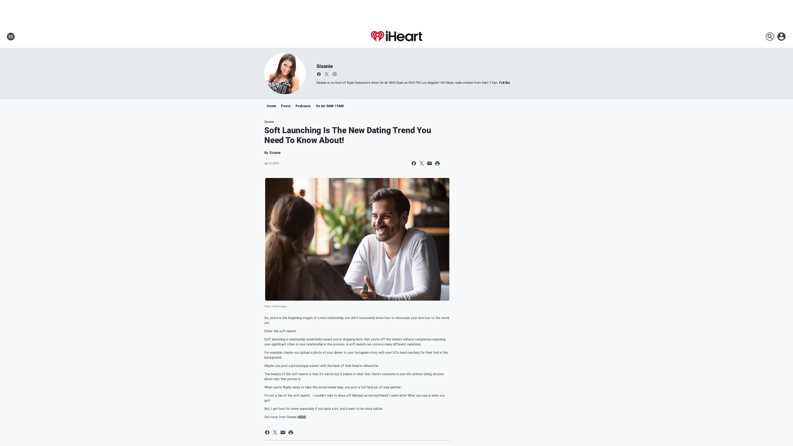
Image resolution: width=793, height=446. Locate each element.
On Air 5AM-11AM (330, 106)
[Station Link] (396, 36)
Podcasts (303, 106)
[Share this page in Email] (429, 163)
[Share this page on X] (422, 163)
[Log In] (781, 36)
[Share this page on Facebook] (414, 163)
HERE (302, 417)
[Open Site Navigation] (11, 36)
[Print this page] (437, 163)
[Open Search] (770, 36)
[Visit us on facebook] (318, 74)
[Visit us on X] (326, 74)
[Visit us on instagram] (334, 74)
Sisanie (324, 66)
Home (271, 106)
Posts (286, 106)
